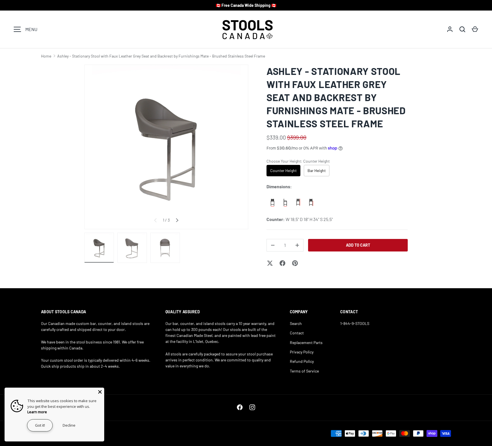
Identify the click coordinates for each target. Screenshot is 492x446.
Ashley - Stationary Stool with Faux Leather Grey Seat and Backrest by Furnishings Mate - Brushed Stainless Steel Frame (161, 56)
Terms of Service (304, 371)
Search (296, 323)
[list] (166, 147)
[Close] (100, 392)
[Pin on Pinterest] (295, 263)
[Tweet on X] (270, 263)
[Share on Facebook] (282, 263)
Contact (297, 332)
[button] (475, 29)
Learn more (37, 411)
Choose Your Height (298, 161)
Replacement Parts (306, 342)
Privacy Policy (301, 351)
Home (46, 56)
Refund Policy (302, 361)
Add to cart (358, 245)
